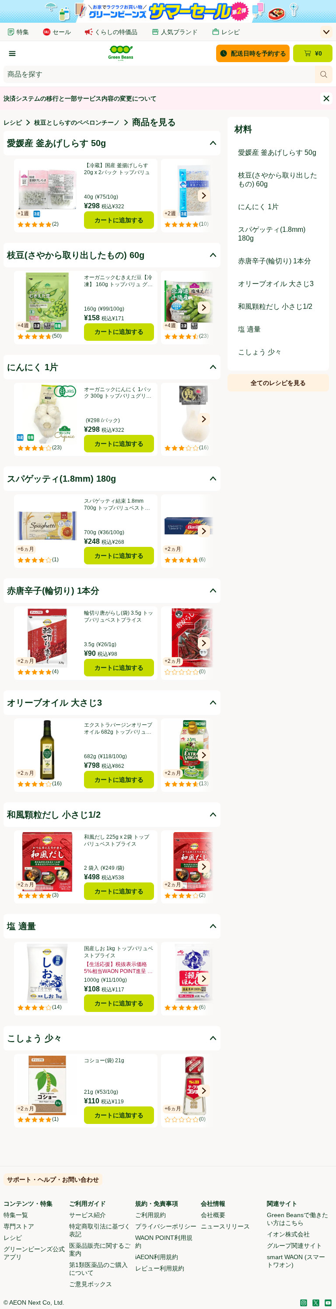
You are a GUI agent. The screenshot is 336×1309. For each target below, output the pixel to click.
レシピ (13, 122)
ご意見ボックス (90, 1284)
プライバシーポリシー (165, 1226)
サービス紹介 (87, 1214)
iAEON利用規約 (156, 1256)
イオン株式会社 (288, 1234)
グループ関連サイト (294, 1245)
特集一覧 (16, 1214)
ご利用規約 (150, 1214)
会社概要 (213, 1214)
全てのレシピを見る (278, 382)
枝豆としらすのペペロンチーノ (77, 122)
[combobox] (159, 74)
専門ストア (19, 1226)
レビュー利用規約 (159, 1268)
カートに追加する (119, 220)
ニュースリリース (225, 1226)
